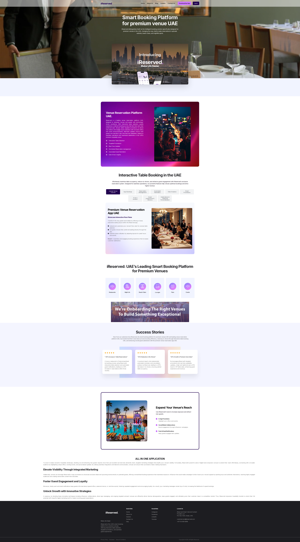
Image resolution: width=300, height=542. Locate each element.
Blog (156, 3)
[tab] (113, 191)
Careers (162, 3)
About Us (150, 3)
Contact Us (171, 3)
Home (143, 3)
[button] (184, 3)
